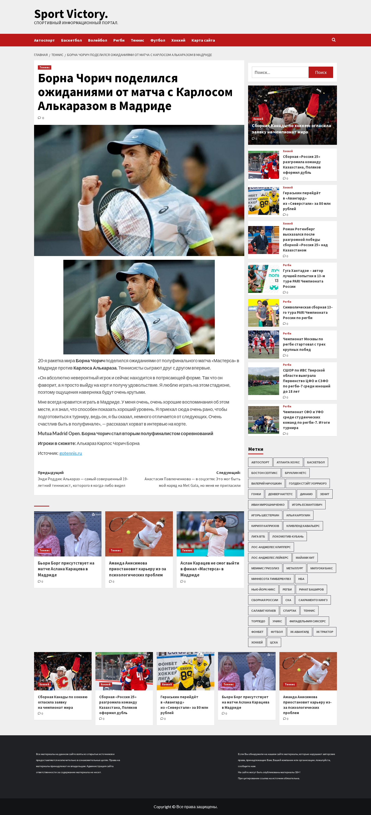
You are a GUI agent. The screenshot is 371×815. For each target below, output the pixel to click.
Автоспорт (44, 40)
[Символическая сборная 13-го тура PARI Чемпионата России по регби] (263, 313)
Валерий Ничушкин (266, 483)
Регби (118, 40)
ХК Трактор (324, 631)
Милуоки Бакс (321, 568)
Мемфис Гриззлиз (265, 568)
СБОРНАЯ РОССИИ (264, 600)
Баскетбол (71, 40)
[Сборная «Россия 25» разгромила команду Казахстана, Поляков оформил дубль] (263, 165)
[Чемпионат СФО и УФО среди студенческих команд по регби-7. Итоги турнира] (263, 420)
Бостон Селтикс (264, 472)
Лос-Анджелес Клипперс (271, 547)
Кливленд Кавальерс (303, 525)
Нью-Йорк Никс (263, 589)
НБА (301, 578)
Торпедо (258, 621)
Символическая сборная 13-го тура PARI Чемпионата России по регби (308, 312)
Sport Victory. (71, 13)
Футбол (157, 40)
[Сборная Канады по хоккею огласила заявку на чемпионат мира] (63, 671)
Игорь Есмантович (307, 504)
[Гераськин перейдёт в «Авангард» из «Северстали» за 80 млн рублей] (263, 201)
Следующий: (192, 479)
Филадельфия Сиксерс (307, 621)
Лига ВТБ (258, 536)
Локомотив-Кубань (288, 536)
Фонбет (257, 631)
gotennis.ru (70, 453)
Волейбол (97, 40)
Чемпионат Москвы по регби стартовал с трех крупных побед (304, 344)
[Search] (334, 40)
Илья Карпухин (298, 515)
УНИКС (277, 621)
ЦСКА (274, 642)
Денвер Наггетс (280, 494)
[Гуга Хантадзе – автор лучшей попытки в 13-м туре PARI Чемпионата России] (263, 279)
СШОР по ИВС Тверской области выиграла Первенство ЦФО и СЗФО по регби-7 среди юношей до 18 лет (306, 381)
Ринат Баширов (311, 589)
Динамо (306, 494)
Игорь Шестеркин (265, 515)
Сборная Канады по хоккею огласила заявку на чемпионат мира (63, 702)
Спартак (289, 610)
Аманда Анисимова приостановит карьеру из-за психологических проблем (137, 569)
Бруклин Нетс (295, 472)
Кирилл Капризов (265, 525)
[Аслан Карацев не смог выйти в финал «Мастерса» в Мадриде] (210, 533)
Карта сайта (203, 40)
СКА (288, 600)
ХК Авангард (299, 631)
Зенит (324, 494)
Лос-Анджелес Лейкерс (269, 557)
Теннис (137, 40)
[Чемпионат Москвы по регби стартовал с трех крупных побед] (263, 344)
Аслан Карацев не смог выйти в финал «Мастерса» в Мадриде (209, 569)
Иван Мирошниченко (268, 504)
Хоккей (178, 40)
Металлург (294, 568)
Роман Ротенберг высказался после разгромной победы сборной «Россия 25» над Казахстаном (305, 239)
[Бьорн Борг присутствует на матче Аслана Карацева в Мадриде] (67, 533)
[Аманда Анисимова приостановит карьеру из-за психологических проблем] (139, 533)
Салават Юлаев (263, 610)
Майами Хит (305, 557)
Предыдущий (83, 479)
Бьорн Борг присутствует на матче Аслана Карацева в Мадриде (66, 569)
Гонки (256, 494)
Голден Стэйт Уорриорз (308, 483)
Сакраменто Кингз (313, 600)
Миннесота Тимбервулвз (271, 578)
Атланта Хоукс (288, 462)
